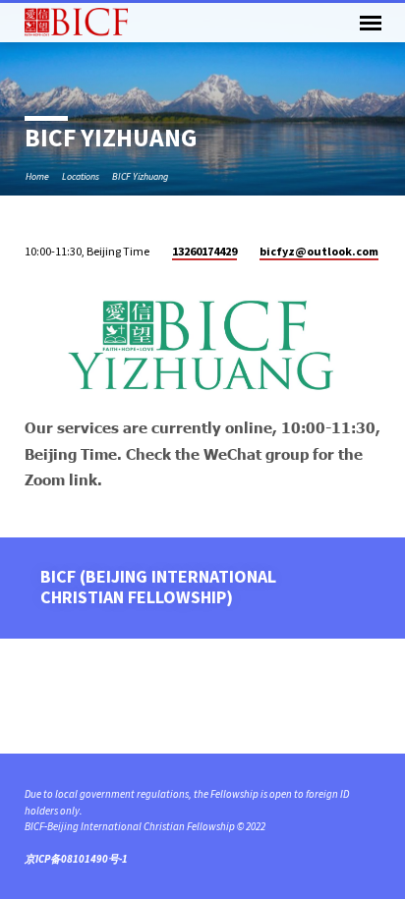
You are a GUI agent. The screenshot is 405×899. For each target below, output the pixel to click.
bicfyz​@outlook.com (319, 251)
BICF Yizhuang (140, 176)
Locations (80, 176)
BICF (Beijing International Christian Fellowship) (158, 586)
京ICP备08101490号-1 (76, 859)
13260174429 (204, 251)
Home (37, 176)
